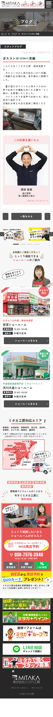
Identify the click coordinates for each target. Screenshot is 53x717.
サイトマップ (37, 688)
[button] (16, 244)
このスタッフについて (35, 201)
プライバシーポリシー (20, 688)
